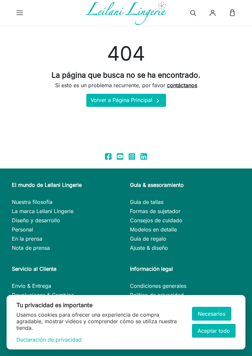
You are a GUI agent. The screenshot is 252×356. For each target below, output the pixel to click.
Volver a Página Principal (126, 101)
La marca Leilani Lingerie (43, 211)
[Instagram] (132, 156)
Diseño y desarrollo (36, 220)
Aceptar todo (214, 330)
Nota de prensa (31, 248)
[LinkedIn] (143, 156)
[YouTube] (120, 156)
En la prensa (27, 238)
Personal (22, 229)
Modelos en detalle (153, 229)
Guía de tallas (146, 202)
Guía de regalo (148, 238)
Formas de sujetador (155, 211)
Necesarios (211, 313)
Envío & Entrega (31, 286)
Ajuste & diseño (149, 248)
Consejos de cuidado (156, 220)
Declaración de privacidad (49, 339)
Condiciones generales (158, 286)
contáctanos (182, 85)
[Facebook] (108, 156)
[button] (20, 13)
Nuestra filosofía (32, 202)
